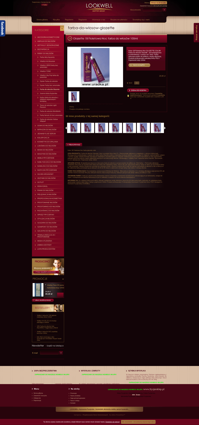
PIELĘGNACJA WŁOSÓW (46, 194)
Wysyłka (56, 20)
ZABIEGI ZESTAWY (44, 245)
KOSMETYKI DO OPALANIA (47, 142)
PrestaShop (120, 415)
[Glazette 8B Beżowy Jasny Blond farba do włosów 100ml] (101, 128)
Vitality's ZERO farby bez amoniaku (49, 66)
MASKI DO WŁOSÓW (45, 150)
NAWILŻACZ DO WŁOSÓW (47, 166)
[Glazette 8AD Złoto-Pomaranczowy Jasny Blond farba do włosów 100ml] (157, 128)
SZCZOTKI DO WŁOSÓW (46, 231)
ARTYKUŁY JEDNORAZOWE (48, 45)
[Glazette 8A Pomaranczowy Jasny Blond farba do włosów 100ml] (143, 128)
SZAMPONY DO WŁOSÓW (47, 227)
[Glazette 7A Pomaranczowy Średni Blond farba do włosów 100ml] (129, 128)
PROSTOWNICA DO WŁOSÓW (48, 207)
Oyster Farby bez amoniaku (50, 85)
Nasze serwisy (196, 32)
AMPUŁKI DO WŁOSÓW (46, 41)
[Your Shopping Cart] (158, 2)
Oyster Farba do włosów (49, 81)
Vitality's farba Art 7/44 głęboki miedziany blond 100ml (46, 316)
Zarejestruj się (45, 2)
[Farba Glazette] (74, 96)
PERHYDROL (42, 186)
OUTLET (40, 182)
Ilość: (131, 83)
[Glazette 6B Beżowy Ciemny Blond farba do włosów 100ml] (73, 128)
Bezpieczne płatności (118, 20)
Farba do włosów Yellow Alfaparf (49, 120)
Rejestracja (37, 400)
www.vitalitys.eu (49, 383)
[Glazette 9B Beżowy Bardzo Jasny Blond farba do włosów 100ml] (115, 128)
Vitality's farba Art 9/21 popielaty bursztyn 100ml (47, 332)
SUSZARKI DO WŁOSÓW (46, 223)
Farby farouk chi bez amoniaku (51, 115)
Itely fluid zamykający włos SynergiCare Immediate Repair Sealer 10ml (49, 338)
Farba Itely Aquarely (47, 57)
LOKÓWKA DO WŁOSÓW (46, 146)
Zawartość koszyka (40, 395)
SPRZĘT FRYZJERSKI (45, 215)
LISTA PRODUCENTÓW (46, 249)
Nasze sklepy (74, 400)
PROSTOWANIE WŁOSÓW (47, 203)
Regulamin (69, 20)
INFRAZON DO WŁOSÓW (46, 130)
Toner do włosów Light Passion (48, 106)
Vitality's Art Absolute (47, 61)
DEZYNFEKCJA (43, 49)
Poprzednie (66, 128)
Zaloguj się (37, 398)
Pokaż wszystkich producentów (46, 272)
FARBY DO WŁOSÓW (45, 53)
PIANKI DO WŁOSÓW (45, 190)
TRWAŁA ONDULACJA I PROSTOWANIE (46, 236)
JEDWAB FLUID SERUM (46, 134)
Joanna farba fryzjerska (48, 93)
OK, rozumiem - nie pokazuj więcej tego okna (138, 422)
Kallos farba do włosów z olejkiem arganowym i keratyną (49, 99)
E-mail (35, 353)
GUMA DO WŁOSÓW (45, 126)
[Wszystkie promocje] (43, 301)
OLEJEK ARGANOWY (45, 174)
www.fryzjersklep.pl (52, 376)
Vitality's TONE (45, 71)
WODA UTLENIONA (44, 241)
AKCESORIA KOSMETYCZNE (48, 37)
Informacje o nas (98, 20)
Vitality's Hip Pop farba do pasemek (49, 76)
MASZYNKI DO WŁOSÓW (46, 154)
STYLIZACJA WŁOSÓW (46, 219)
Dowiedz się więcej (112, 422)
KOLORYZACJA (43, 138)
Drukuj (71, 106)
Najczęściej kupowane (77, 398)
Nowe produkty (75, 396)
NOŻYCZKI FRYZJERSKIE (47, 170)
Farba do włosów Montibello (50, 111)
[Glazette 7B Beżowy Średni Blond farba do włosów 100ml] (87, 128)
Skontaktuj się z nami (141, 20)
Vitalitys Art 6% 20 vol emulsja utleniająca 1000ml (46, 321)
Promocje (73, 393)
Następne (164, 128)
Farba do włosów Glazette (50, 89)
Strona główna (42, 20)
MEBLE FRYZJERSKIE (45, 158)
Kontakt (72, 403)
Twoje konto (36, 2)
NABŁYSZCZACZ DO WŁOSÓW (49, 162)
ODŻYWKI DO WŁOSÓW (46, 178)
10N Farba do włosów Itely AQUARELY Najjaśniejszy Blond (47, 327)
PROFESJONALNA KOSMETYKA (49, 198)
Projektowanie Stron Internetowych (95, 415)
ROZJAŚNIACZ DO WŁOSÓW (48, 211)
